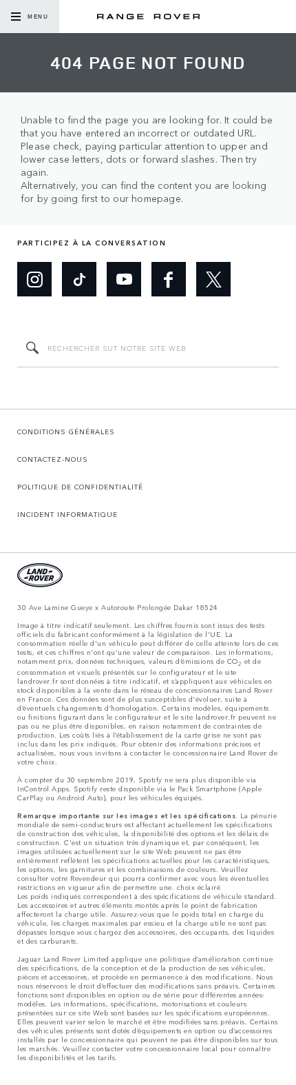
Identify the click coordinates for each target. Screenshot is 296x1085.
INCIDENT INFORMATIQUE (67, 514)
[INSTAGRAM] (34, 279)
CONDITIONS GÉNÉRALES (66, 431)
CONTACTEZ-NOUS (52, 459)
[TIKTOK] (79, 279)
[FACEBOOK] (168, 279)
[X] (213, 279)
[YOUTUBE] (124, 279)
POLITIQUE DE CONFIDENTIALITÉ (80, 486)
